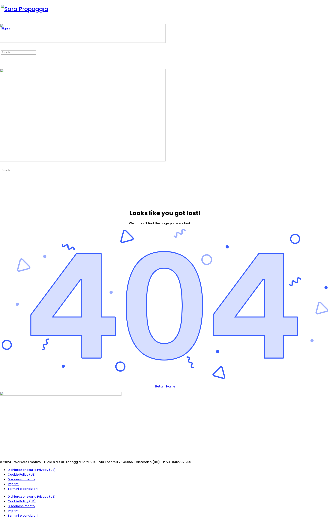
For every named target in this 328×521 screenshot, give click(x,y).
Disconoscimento (21, 479)
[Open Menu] (2, 21)
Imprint (13, 484)
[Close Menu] (2, 165)
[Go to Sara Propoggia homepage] (24, 9)
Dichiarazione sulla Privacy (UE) (32, 470)
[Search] (2, 47)
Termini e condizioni (23, 489)
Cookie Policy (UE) (22, 474)
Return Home (165, 386)
